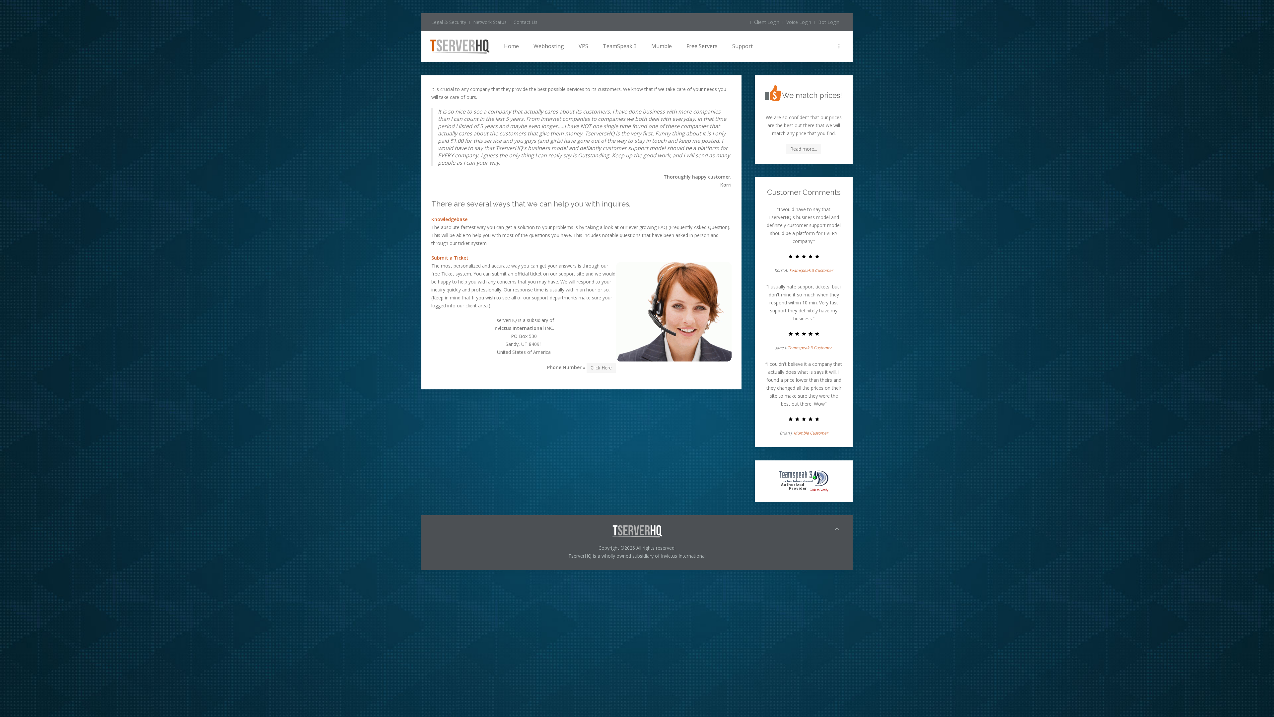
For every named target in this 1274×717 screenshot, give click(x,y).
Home (511, 46)
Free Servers (702, 46)
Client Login (766, 22)
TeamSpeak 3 (620, 46)
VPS (583, 46)
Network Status (490, 22)
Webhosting (548, 46)
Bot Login (828, 22)
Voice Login (798, 22)
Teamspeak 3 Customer (811, 270)
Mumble (661, 46)
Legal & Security (448, 22)
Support (742, 46)
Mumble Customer (811, 433)
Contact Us (525, 22)
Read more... (803, 149)
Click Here (601, 367)
